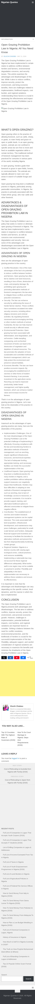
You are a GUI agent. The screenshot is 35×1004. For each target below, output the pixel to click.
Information (7, 39)
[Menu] (33, 2)
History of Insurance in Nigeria (14, 937)
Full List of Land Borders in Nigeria (16, 874)
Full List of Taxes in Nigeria (13, 862)
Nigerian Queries (9, 2)
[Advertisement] (17, 18)
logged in (15, 758)
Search (4, 975)
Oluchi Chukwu (10, 56)
